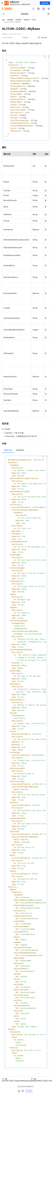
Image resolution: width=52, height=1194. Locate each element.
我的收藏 (44, 37)
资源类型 (27, 20)
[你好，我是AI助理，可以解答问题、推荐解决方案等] (38, 8)
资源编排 (10, 20)
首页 (3, 20)
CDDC (34, 20)
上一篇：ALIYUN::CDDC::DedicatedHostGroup (16, 1080)
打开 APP (45, 3)
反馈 (29, 1091)
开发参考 (18, 20)
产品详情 (25, 37)
